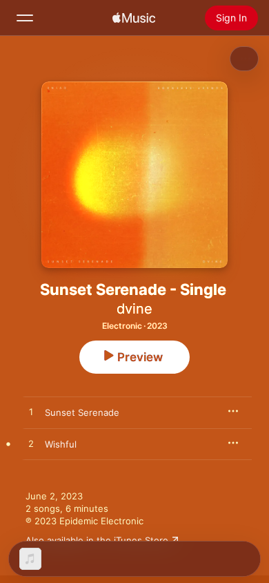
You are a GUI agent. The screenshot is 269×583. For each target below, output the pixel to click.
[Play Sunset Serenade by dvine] (31, 412)
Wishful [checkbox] (61, 444)
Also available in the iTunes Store (97, 540)
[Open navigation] (25, 18)
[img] (133, 18)
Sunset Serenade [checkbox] (82, 412)
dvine (134, 308)
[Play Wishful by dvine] (31, 444)
